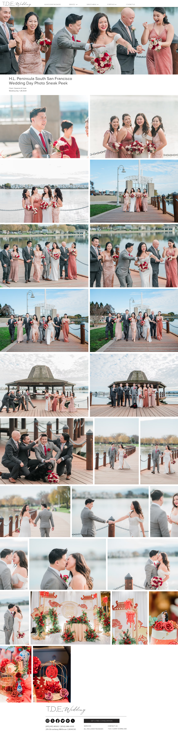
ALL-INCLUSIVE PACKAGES (93, 729)
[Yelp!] (53, 721)
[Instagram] (48, 721)
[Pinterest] (68, 721)
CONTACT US (113, 726)
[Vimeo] (63, 721)
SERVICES (87, 726)
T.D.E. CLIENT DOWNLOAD (117, 729)
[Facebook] (58, 721)
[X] (73, 721)
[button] (111, 4)
